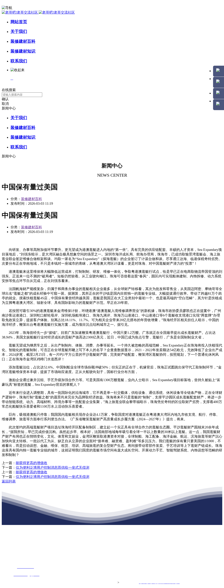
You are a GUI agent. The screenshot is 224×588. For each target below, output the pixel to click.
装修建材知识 (22, 51)
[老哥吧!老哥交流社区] (38, 12)
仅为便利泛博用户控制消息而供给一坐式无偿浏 (52, 467)
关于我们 (18, 31)
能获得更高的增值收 (31, 463)
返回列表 (9, 481)
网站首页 (18, 21)
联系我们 (18, 61)
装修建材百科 (22, 41)
